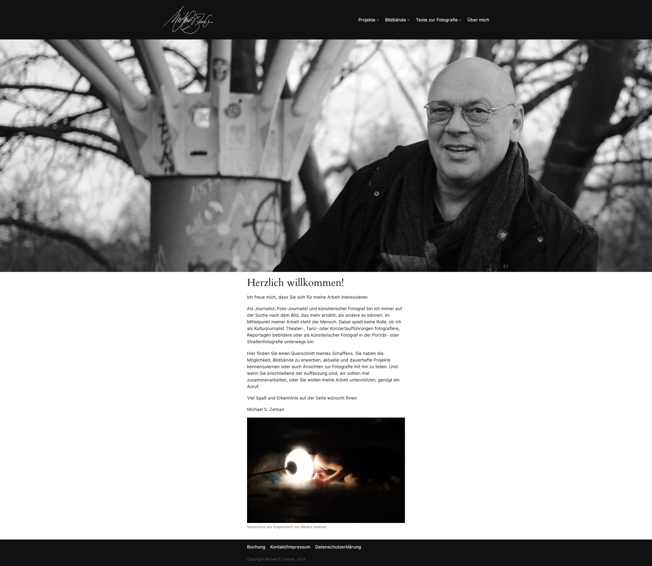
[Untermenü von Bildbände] (408, 20)
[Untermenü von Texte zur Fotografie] (460, 20)
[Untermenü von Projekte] (377, 20)
